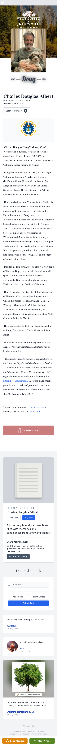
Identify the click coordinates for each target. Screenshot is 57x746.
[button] (28, 678)
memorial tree (37, 407)
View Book (13, 517)
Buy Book (29, 517)
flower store (34, 411)
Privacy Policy (20, 734)
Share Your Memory (18, 556)
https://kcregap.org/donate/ (16, 380)
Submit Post (28, 603)
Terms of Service (36, 734)
